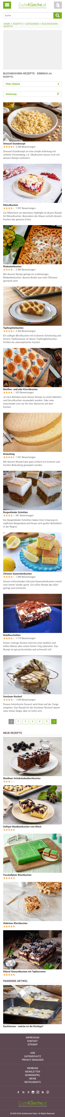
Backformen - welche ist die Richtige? (23, 1026)
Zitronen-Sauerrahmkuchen (17, 573)
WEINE (32, 1078)
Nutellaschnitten (12, 635)
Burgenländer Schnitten (15, 512)
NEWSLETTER (32, 1071)
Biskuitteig (9, 454)
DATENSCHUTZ (32, 1056)
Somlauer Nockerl (12, 696)
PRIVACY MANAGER (32, 1059)
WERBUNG (32, 1068)
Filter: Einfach (32, 84)
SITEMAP (33, 1044)
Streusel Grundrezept (14, 143)
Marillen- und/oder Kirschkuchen (20, 389)
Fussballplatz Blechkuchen (17, 875)
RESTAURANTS (32, 1082)
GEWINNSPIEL (32, 1075)
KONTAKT (32, 1041)
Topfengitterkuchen (13, 327)
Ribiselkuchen (10, 205)
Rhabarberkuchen (12, 266)
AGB (32, 1052)
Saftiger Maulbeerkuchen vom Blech (22, 826)
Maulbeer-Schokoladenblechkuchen (22, 778)
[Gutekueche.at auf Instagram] (33, 1092)
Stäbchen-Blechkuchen (15, 923)
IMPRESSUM (32, 1037)
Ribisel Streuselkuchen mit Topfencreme (24, 971)
